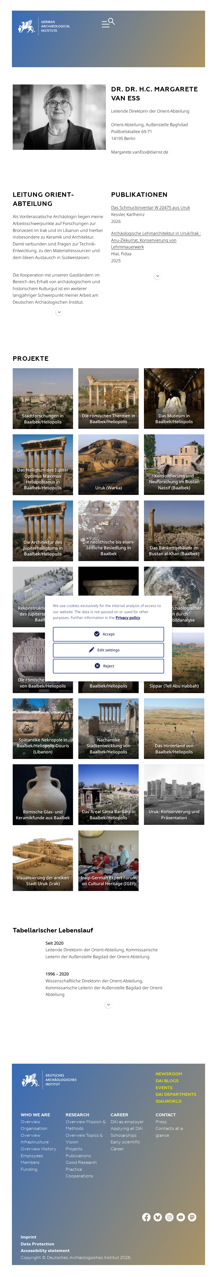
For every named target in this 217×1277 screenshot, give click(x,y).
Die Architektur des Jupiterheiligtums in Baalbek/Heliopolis (43, 548)
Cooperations (79, 1175)
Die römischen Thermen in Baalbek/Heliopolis (108, 419)
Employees (32, 1155)
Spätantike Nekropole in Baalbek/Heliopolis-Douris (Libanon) (43, 746)
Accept (109, 634)
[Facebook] (146, 1217)
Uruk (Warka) (108, 488)
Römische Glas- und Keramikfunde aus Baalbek (43, 815)
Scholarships (124, 1135)
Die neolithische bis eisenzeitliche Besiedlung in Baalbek (108, 548)
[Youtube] (181, 1217)
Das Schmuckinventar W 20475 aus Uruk (150, 207)
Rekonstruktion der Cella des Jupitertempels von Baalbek (43, 614)
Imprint (28, 1237)
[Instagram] (169, 1217)
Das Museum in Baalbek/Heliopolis (174, 419)
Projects (74, 1148)
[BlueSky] (157, 1217)
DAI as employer (127, 1121)
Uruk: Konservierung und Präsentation (174, 814)
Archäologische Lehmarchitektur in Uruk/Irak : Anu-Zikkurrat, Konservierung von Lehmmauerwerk (156, 240)
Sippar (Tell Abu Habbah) (174, 686)
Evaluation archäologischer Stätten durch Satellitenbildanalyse (174, 614)
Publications (78, 1155)
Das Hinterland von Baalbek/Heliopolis (174, 748)
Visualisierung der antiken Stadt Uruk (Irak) (43, 880)
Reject (108, 665)
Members (30, 1162)
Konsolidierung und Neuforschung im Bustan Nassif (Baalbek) (174, 482)
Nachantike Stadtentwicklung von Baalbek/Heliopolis (108, 746)
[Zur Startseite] (48, 1079)
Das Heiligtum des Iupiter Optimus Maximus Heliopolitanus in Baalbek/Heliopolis (43, 479)
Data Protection (37, 1243)
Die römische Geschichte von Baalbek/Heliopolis (43, 683)
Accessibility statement (45, 1250)
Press (161, 1121)
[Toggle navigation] (108, 26)
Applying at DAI (127, 1128)
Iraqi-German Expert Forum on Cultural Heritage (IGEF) (109, 880)
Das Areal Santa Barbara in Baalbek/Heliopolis (108, 814)
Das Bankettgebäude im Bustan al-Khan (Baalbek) (174, 551)
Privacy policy (128, 617)
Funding (29, 1169)
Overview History (38, 1148)
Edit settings (108, 649)
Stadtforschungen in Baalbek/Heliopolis (43, 419)
